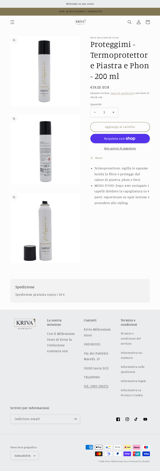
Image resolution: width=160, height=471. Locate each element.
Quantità (95, 104)
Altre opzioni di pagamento (120, 148)
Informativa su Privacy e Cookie (132, 392)
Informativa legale (133, 381)
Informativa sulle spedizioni (133, 369)
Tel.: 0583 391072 (96, 386)
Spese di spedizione (122, 93)
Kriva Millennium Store (117, 461)
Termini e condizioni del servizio (131, 338)
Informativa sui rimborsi (131, 355)
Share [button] (99, 157)
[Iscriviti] (75, 419)
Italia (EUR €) (23, 455)
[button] (12, 22)
